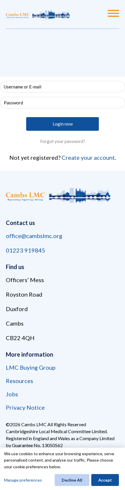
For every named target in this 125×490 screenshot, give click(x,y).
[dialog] (62, 469)
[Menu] (113, 14)
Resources (19, 380)
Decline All (72, 480)
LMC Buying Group (31, 367)
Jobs (12, 394)
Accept (105, 480)
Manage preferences (23, 480)
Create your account (88, 157)
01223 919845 (25, 250)
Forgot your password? (62, 141)
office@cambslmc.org (34, 235)
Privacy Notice (25, 407)
